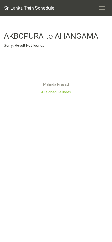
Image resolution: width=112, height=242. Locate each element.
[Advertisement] (56, 66)
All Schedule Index (56, 92)
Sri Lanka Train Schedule (29, 8)
